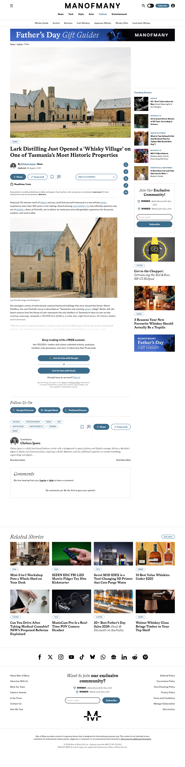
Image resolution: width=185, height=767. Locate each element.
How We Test (16, 709)
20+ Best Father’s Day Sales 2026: (110, 626)
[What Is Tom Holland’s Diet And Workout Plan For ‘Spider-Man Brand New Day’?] (141, 138)
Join (51, 480)
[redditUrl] (134, 657)
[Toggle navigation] (12, 5)
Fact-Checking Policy (164, 686)
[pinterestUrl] (145, 657)
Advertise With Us (19, 681)
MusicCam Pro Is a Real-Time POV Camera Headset (70, 626)
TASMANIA (52, 426)
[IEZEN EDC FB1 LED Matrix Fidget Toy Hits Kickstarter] (71, 554)
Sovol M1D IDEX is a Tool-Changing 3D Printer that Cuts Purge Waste (113, 578)
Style (81, 14)
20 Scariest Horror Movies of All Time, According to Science (162, 121)
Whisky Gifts (122, 23)
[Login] (173, 6)
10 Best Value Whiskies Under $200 (153, 577)
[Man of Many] (92, 716)
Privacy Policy (75, 382)
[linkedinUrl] (124, 657)
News (61, 14)
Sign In (76, 377)
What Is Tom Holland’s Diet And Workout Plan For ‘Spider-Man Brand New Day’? (162, 140)
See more (168, 536)
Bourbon (68, 23)
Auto (91, 14)
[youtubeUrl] (71, 657)
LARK (59, 422)
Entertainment (119, 14)
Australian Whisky (141, 23)
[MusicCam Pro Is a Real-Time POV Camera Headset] (71, 601)
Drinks (26, 44)
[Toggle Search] (144, 5)
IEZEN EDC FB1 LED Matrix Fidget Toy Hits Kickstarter (69, 578)
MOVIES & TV (155, 116)
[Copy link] (127, 134)
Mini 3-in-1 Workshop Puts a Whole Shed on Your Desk (26, 578)
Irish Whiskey (83, 23)
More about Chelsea (17, 460)
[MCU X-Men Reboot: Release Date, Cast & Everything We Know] (141, 156)
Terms (64, 382)
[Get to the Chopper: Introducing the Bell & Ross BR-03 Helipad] (154, 249)
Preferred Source (77, 410)
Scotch (56, 23)
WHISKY (15, 431)
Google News (51, 410)
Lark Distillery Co (81, 206)
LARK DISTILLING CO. (36, 426)
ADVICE (153, 98)
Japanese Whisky (102, 23)
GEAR (14, 569)
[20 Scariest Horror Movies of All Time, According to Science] (141, 121)
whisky (103, 202)
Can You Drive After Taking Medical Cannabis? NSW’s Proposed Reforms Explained (29, 628)
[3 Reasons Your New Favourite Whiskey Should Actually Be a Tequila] (154, 298)
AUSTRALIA (16, 422)
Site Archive (169, 709)
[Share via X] (127, 122)
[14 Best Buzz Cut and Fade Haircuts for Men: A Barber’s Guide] (141, 173)
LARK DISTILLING (18, 426)
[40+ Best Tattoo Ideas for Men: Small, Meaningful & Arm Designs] (141, 104)
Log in (43, 480)
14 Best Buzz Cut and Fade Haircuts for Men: (162, 173)
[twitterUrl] (50, 657)
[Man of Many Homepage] (92, 6)
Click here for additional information (136, 739)
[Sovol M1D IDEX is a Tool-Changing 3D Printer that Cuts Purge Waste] (113, 554)
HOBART (48, 422)
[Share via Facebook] (127, 116)
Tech (70, 14)
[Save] (52, 177)
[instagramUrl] (60, 657)
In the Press (16, 698)
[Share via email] (126, 192)
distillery (20, 209)
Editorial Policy (167, 675)
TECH (98, 569)
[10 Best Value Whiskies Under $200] (155, 554)
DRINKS (15, 142)
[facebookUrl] (39, 657)
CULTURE (140, 265)
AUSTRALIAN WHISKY (33, 422)
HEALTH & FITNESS (158, 133)
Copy (39, 177)
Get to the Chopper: (152, 275)
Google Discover (25, 410)
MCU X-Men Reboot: (159, 156)
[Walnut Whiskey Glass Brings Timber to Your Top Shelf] (155, 601)
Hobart (43, 202)
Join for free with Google (65, 358)
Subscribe (162, 5)
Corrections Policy (166, 681)
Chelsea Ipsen (28, 164)
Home (12, 44)
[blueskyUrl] (92, 657)
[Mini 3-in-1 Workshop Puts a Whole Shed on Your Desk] (29, 554)
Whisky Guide (41, 23)
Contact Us (16, 703)
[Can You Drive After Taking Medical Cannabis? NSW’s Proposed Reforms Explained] (29, 601)
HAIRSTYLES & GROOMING (161, 168)
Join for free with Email (63, 370)
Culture (103, 14)
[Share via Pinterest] (127, 128)
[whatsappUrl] (103, 657)
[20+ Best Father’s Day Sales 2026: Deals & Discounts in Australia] (113, 601)
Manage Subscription (164, 703)
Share (19, 177)
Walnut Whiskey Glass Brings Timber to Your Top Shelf (152, 626)
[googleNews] (113, 657)
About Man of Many (123, 460)
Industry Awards (18, 692)
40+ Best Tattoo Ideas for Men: (161, 104)
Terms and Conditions (164, 698)
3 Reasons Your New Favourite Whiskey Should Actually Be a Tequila (153, 323)
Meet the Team (17, 686)
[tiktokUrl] (82, 657)
